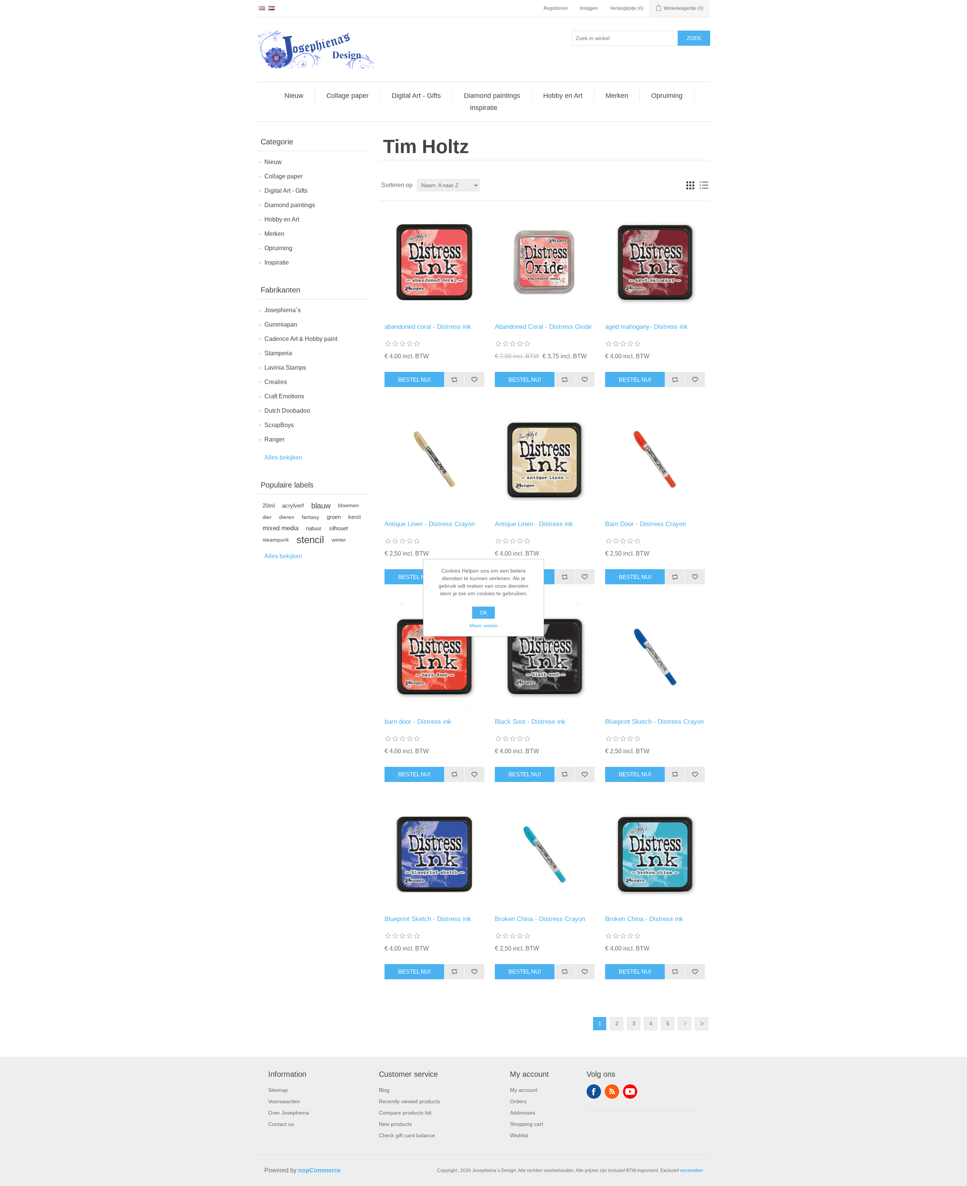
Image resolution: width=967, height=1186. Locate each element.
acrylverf (293, 505)
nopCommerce (319, 1170)
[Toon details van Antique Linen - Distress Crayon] (434, 459)
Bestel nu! (414, 379)
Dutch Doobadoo (287, 410)
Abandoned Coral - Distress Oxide (543, 326)
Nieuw (273, 162)
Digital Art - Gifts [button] (416, 95)
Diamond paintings (289, 205)
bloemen (348, 505)
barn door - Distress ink (418, 721)
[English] (261, 8)
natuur (313, 528)
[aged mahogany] (654, 262)
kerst (354, 517)
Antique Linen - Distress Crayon (430, 524)
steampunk (276, 540)
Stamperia (278, 353)
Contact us (281, 1124)
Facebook (594, 1091)
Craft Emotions (284, 396)
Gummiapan (280, 324)
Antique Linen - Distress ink (534, 524)
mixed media (280, 528)
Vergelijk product (454, 379)
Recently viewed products (409, 1101)
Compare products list (405, 1113)
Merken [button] (617, 95)
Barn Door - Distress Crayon (645, 524)
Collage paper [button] (347, 95)
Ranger (274, 439)
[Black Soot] (544, 656)
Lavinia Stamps (285, 367)
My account (524, 1090)
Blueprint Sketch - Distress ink (428, 919)
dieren (286, 517)
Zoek (694, 38)
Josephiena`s (282, 310)
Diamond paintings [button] (492, 95)
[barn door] (434, 656)
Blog (384, 1090)
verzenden (691, 1170)
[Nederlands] (271, 8)
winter (339, 540)
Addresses (522, 1113)
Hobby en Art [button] (562, 95)
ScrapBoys (279, 425)
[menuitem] (294, 95)
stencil (310, 539)
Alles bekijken (283, 457)
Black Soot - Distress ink (530, 721)
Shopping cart (526, 1124)
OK (483, 613)
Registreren (556, 8)
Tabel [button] (690, 185)
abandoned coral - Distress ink (428, 326)
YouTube (630, 1091)
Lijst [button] (703, 185)
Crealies (275, 382)
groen (334, 517)
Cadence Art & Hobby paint (300, 339)
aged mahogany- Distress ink (646, 326)
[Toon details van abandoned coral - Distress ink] (434, 262)
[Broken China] (654, 854)
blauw (321, 506)
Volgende (684, 1023)
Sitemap (278, 1090)
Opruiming (278, 248)
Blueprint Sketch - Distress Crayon (654, 721)
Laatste (701, 1023)
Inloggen (589, 8)
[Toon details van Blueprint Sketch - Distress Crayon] (654, 656)
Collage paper (283, 176)
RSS (612, 1091)
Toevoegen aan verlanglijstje (474, 379)
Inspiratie (276, 262)
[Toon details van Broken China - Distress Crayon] (544, 854)
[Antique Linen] (544, 459)
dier (267, 517)
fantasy (310, 517)
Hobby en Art (281, 219)
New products (395, 1124)
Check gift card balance (407, 1135)
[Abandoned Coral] (544, 262)
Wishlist (519, 1135)
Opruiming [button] (667, 95)
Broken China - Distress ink (644, 919)
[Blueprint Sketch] (434, 854)
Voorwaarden (284, 1101)
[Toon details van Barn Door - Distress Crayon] (654, 459)
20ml (269, 505)
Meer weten (484, 625)
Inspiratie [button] (483, 107)
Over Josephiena (288, 1113)
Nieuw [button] (293, 95)
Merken (274, 234)
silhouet (338, 528)
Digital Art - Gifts (285, 190)
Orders (518, 1101)
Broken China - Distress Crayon (540, 919)
